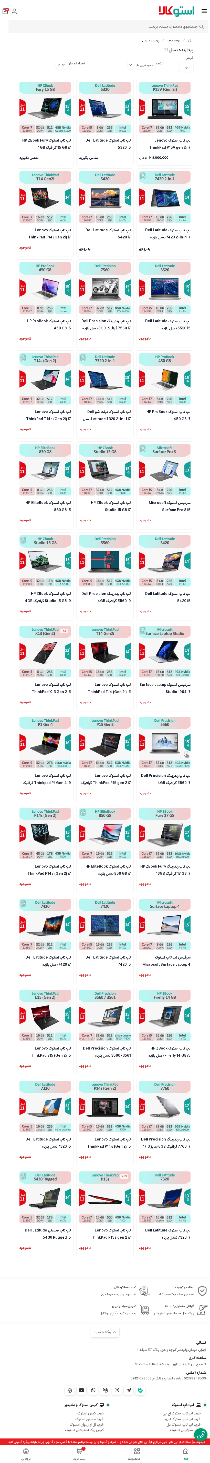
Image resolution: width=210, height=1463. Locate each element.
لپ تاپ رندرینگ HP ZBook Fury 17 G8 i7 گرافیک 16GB (165, 869)
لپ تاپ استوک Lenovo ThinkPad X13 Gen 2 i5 (51, 688)
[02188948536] (200, 1434)
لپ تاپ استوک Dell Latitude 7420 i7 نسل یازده (48, 960)
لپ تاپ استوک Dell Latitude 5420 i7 (108, 233)
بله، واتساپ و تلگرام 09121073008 (156, 1378)
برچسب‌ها (173, 40)
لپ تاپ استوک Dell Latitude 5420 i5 (168, 597)
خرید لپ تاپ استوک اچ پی (182, 1413)
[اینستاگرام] (117, 1390)
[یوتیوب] (81, 1390)
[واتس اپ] (93, 1390)
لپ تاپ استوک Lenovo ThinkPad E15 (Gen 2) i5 (50, 1051)
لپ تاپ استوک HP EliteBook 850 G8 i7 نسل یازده (108, 869)
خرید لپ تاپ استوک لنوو (183, 1419)
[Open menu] (204, 11)
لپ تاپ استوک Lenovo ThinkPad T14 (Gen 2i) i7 (49, 233)
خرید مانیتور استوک (89, 1419)
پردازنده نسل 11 (149, 40)
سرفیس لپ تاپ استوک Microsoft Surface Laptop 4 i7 (166, 960)
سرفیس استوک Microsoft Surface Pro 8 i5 (170, 506)
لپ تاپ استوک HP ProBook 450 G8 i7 (168, 415)
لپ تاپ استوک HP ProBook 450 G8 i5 (49, 324)
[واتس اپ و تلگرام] (105, 1390)
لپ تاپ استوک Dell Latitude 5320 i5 (108, 143)
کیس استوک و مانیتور (81, 1405)
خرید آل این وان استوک (87, 1425)
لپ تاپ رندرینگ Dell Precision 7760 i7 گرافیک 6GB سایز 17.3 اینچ (166, 1142)
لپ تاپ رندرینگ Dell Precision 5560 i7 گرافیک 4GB (166, 779)
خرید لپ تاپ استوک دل (183, 1425)
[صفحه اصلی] (189, 40)
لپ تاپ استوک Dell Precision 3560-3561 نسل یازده (107, 1051)
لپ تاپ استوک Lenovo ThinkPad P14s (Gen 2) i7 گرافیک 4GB (49, 869)
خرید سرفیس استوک (185, 1430)
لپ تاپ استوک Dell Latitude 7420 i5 (108, 960)
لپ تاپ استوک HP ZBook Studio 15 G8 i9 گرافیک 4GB (48, 597)
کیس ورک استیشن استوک (84, 1430)
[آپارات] (70, 1391)
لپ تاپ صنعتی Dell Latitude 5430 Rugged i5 (48, 1233)
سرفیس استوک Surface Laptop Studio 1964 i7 (165, 688)
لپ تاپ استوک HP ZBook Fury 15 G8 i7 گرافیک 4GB (46, 143)
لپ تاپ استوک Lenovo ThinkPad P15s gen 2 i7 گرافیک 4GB (111, 1233)
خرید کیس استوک (90, 1413)
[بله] (140, 1391)
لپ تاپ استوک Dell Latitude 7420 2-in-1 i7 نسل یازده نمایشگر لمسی (168, 233)
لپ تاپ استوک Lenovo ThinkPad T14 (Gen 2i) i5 (109, 688)
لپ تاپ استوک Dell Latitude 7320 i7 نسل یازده (168, 1233)
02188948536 (195, 1378)
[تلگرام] (128, 1390)
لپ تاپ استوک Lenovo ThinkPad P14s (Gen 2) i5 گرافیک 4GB (109, 1142)
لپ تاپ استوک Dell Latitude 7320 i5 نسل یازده (48, 1142)
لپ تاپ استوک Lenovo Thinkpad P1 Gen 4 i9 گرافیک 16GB (47, 779)
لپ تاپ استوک (183, 1405)
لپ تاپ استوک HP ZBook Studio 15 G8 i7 (111, 506)
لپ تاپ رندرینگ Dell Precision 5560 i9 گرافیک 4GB (106, 597)
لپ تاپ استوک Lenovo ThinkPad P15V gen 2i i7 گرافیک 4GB (170, 143)
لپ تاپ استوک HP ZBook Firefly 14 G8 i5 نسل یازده (169, 1051)
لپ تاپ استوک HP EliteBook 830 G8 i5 (48, 506)
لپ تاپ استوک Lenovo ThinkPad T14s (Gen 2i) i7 (48, 415)
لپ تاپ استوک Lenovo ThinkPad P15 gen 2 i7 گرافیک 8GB (106, 779)
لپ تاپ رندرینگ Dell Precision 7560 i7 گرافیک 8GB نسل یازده (106, 324)
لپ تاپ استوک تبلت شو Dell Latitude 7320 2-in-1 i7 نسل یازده (107, 415)
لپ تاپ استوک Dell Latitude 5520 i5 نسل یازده (168, 324)
